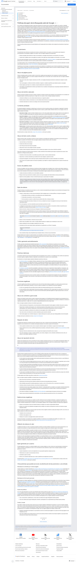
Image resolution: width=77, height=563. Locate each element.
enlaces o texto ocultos (61, 123)
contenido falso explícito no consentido (31, 486)
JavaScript (49, 59)
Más (45, 1)
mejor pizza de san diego (38, 230)
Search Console (71, 4)
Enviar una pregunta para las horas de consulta (23, 547)
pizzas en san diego (30, 230)
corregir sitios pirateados (33, 64)
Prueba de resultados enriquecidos (62, 547)
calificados (59, 236)
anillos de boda (27, 215)
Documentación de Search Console (41, 550)
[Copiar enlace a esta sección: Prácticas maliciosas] (30, 253)
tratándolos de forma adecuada (39, 391)
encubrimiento (50, 124)
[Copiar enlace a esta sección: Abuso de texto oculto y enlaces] (37, 136)
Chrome (33, 556)
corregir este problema (43, 375)
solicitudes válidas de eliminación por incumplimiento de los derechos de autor (48, 468)
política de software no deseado (55, 271)
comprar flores (60, 215)
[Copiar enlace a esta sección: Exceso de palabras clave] (33, 165)
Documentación (21, 1)
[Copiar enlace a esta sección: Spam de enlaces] (28, 187)
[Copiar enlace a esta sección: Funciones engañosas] (31, 281)
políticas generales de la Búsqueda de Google (36, 31)
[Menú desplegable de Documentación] (25, 1)
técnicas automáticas (62, 327)
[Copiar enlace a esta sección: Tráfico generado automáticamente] (39, 241)
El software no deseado (24, 268)
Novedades (39, 1)
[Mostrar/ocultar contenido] (24, 13)
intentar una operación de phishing (59, 117)
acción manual (28, 36)
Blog (34, 1)
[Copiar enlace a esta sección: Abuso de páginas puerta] (33, 72)
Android (28, 556)
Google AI (52, 556)
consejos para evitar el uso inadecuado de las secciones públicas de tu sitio (38, 458)
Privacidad (22, 560)
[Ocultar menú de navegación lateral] (13, 561)
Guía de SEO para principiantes (41, 547)
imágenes (54, 59)
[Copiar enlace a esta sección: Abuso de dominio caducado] (35, 92)
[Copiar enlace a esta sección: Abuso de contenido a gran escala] (38, 296)
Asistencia (29, 1)
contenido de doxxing (43, 485)
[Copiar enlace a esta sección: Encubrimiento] (27, 49)
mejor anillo (53, 215)
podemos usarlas (28, 470)
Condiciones (17, 560)
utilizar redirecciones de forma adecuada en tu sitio (45, 420)
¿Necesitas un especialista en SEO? (42, 545)
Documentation (5, 4)
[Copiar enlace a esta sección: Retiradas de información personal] (35, 478)
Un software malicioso (24, 261)
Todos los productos (59, 556)
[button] (7, 9)
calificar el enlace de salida (41, 207)
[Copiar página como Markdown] (56, 23)
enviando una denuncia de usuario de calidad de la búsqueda (57, 39)
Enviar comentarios (64, 13)
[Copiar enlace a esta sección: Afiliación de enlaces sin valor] (35, 424)
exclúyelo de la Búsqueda (38, 315)
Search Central (11, 1)
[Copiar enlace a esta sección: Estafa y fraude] (26, 502)
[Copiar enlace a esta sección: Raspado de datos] (29, 320)
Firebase (38, 556)
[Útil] (67, 10)
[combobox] (58, 1)
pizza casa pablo (23, 230)
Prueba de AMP (59, 550)
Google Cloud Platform (45, 556)
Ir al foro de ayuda (18, 545)
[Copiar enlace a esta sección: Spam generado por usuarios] (35, 443)
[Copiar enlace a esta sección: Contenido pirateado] (30, 105)
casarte (41, 215)
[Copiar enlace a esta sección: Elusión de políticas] (28, 489)
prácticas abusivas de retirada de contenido (27, 481)
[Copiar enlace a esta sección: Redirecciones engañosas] (33, 397)
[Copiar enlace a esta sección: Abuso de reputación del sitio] (35, 338)
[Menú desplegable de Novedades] (42, 1)
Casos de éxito (38, 552)
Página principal (19, 10)
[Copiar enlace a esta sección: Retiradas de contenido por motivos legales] (39, 466)
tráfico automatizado (43, 244)
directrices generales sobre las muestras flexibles (30, 68)
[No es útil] (68, 10)
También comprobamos (31, 482)
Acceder (74, 1)
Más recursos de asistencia (19, 550)
